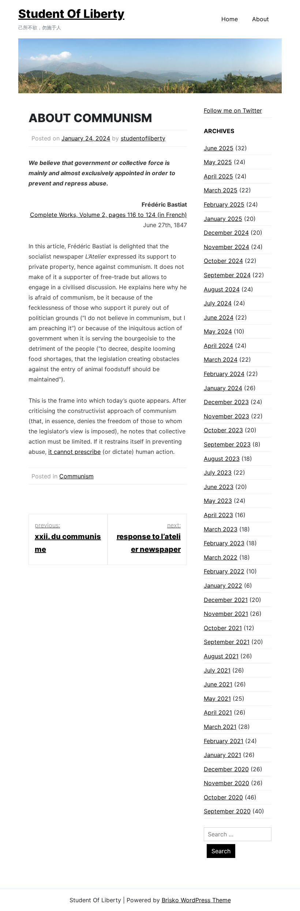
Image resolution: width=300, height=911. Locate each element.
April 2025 (218, 176)
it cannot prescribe (74, 451)
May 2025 (218, 162)
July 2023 (218, 472)
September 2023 (227, 444)
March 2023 (220, 529)
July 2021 (217, 670)
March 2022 (220, 557)
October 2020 (223, 797)
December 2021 (226, 599)
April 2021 (218, 712)
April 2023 (218, 515)
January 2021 (222, 754)
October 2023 (223, 430)
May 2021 (217, 698)
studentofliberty (143, 138)
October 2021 (223, 628)
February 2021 (223, 741)
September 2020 (227, 811)
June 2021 (218, 684)
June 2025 (218, 148)
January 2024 (223, 388)
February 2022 (224, 571)
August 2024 (222, 289)
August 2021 (221, 656)
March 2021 (220, 726)
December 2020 (226, 769)
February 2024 (224, 373)
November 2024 (226, 247)
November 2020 (226, 783)
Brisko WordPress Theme (196, 900)
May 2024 (218, 331)
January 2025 (223, 218)
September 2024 (227, 275)
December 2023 (226, 402)
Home (229, 19)
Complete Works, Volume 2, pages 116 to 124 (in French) (108, 214)
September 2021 (227, 641)
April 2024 (218, 345)
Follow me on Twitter (233, 110)
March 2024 (220, 359)
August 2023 (222, 458)
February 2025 (224, 204)
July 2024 (218, 303)
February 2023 (224, 543)
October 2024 (223, 260)
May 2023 (218, 500)
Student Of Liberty (71, 14)
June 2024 (218, 317)
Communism (76, 476)
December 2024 (226, 232)
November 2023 (226, 416)
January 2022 (223, 585)
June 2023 (218, 486)
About (260, 19)
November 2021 (226, 613)
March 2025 (220, 190)
